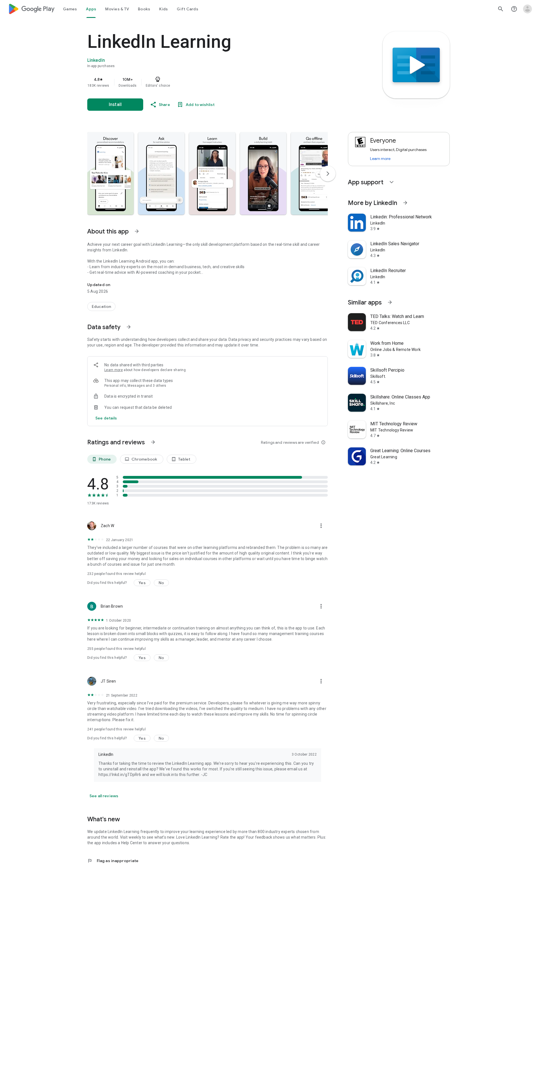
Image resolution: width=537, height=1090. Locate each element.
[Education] (101, 306)
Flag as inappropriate (112, 860)
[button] (110, 173)
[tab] (69, 9)
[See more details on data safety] (106, 418)
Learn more (113, 370)
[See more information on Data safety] (128, 327)
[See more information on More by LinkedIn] (405, 202)
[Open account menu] (527, 9)
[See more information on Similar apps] (390, 302)
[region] (199, 82)
